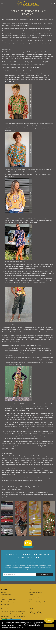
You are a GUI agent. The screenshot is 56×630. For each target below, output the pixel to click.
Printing (31, 594)
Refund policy (5, 604)
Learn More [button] (20, 627)
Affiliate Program (6, 594)
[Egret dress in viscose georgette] (18, 242)
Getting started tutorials (35, 592)
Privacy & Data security (7, 602)
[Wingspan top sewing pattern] (18, 195)
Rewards (3, 592)
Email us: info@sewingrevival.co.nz (38, 602)
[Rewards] (49, 620)
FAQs (30, 599)
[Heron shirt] (18, 101)
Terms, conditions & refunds (8, 599)
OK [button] (49, 625)
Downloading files (34, 597)
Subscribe (44, 574)
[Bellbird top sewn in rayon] (18, 149)
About (3, 597)
